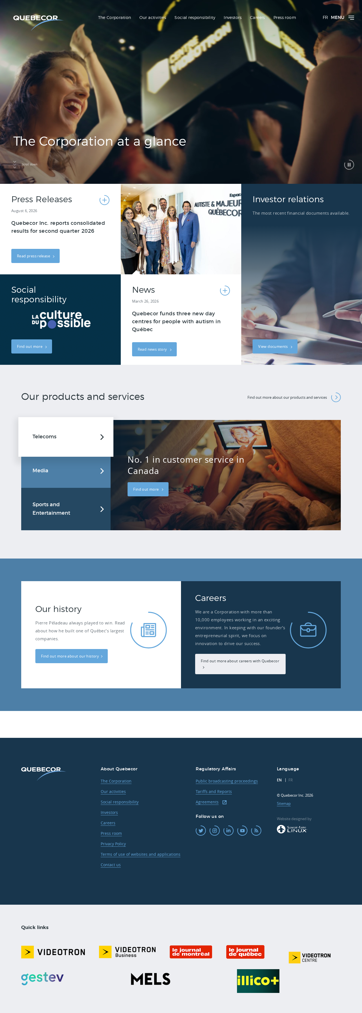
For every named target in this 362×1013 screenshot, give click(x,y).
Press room (111, 833)
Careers (108, 823)
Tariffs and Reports (214, 791)
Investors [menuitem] (233, 18)
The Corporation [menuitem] (114, 18)
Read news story (153, 349)
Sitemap (284, 803)
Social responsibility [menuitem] (194, 18)
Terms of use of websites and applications (140, 854)
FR (325, 18)
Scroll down (29, 164)
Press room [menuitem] (284, 18)
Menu (337, 18)
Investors (109, 812)
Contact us (111, 864)
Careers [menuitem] (257, 18)
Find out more (30, 346)
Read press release (34, 255)
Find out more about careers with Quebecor (240, 660)
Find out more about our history (70, 656)
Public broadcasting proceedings (227, 781)
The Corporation (116, 781)
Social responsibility (120, 802)
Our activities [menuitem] (152, 18)
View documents (273, 346)
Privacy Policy (113, 843)
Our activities (113, 791)
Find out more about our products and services (287, 397)
